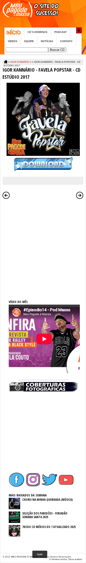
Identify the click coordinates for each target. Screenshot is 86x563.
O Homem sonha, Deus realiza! (65, 559)
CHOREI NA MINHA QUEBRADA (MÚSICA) (47, 499)
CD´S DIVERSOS (37, 32)
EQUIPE (29, 41)
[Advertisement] (43, 244)
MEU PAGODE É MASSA (24, 556)
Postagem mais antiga (79, 195)
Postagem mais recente (6, 195)
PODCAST (60, 32)
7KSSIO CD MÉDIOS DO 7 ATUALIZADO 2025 (49, 527)
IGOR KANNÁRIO (19, 62)
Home (14, 32)
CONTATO (66, 41)
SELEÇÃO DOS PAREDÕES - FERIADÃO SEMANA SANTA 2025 (44, 515)
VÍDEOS (12, 41)
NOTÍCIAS (47, 41)
